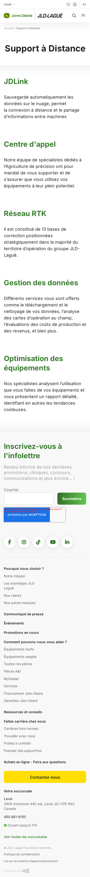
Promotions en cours (21, 632)
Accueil (8, 28)
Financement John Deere (23, 693)
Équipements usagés (20, 657)
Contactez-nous (45, 777)
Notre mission (14, 576)
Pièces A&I (12, 671)
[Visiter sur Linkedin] (67, 542)
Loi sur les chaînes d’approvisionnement (31, 861)
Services (10, 686)
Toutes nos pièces (18, 664)
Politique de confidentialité (22, 854)
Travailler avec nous (19, 736)
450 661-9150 (15, 817)
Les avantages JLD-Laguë (20, 585)
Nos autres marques (20, 603)
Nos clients (12, 595)
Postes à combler (17, 743)
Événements (14, 623)
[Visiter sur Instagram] (24, 542)
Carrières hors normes (21, 728)
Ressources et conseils (23, 712)
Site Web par (13, 871)
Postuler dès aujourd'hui (23, 751)
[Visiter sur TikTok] (38, 542)
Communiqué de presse (23, 614)
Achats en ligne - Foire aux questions (35, 762)
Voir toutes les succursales (25, 837)
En (84, 4)
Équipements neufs (19, 649)
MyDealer (11, 679)
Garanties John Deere (21, 701)
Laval (8, 799)
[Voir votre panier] (68, 4)
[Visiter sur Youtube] (53, 542)
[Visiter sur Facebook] (9, 542)
